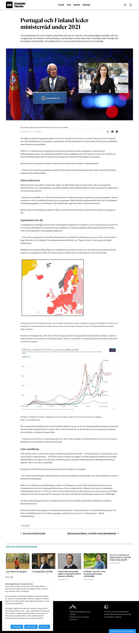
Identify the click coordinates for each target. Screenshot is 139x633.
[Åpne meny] (130, 5)
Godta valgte (31, 627)
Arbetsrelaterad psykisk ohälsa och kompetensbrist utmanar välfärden (69, 574)
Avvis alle (44, 627)
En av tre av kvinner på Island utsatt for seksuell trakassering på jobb (120, 557)
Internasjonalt (25, 525)
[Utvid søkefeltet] (125, 5)
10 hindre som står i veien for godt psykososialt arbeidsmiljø (95, 574)
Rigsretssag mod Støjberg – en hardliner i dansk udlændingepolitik (91, 533)
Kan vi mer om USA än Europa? (34, 533)
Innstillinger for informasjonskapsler (122, 631)
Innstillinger (17, 627)
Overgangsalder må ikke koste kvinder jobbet (42, 573)
